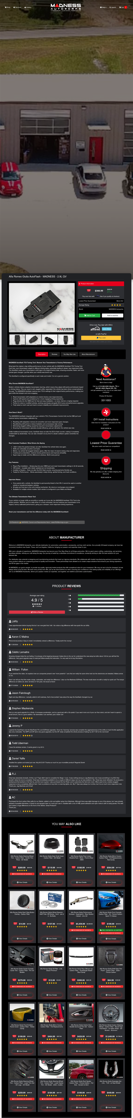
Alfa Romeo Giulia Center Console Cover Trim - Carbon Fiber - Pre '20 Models (22, 970)
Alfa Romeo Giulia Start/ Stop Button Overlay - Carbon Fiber (22, 913)
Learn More (107, 329)
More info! (120, 301)
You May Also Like (69, 354)
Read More (105, 450)
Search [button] (113, 7)
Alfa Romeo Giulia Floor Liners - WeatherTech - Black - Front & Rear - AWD (81, 858)
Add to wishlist (112, 315)
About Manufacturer (88, 354)
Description (42, 354)
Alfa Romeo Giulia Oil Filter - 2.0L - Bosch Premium (51, 969)
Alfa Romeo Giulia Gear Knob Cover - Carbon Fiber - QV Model (52, 857)
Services (18, 7)
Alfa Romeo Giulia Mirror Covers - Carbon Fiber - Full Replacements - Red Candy (111, 858)
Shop (8, 7)
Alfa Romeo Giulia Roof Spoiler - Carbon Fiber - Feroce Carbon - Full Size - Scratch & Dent (81, 1083)
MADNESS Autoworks (116, 309)
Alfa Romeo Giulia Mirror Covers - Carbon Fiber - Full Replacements (52, 1026)
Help (103, 7)
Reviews (54, 354)
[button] (72, 307)
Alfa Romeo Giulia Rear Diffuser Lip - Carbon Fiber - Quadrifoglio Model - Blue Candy (81, 970)
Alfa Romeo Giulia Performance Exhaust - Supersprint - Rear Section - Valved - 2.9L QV (81, 914)
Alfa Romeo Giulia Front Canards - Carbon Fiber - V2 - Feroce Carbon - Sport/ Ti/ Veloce (111, 914)
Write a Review (38, 612)
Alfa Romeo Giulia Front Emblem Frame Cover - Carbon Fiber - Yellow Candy (22, 1027)
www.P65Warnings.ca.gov (59, 522)
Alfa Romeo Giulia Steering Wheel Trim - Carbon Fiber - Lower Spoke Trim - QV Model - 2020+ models (51, 1083)
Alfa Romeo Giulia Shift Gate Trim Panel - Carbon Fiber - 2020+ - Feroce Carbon (111, 970)
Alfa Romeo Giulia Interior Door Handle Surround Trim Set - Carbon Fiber (81, 1027)
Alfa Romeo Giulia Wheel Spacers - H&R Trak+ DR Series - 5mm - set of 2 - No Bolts (52, 914)
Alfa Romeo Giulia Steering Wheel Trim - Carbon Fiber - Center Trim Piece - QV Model (22, 858)
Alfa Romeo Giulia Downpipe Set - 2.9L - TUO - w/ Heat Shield (111, 1082)
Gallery (28, 7)
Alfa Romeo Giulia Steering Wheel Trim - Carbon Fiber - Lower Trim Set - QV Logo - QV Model (22, 1083)
